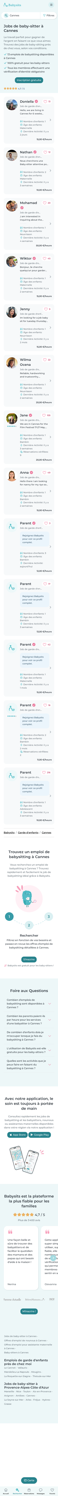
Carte (30, 1480)
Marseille (9, 1391)
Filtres (50, 15)
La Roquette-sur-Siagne (17, 1376)
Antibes (20, 1395)
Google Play (41, 1134)
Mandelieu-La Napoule (16, 1372)
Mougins (36, 1372)
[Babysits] (12, 4)
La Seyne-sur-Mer (14, 1399)
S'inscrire (29, 959)
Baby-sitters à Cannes (16, 1352)
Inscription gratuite (29, 80)
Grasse (7, 1404)
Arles (28, 1399)
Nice (18, 1391)
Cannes (30, 1395)
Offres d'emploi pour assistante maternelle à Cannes (28, 1346)
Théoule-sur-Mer (42, 1376)
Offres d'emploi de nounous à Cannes (25, 1340)
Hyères (46, 1399)
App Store (19, 1134)
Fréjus (36, 1399)
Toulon (27, 1391)
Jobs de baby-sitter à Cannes (20, 1336)
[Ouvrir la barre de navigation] (51, 5)
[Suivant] (53, 1258)
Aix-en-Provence (42, 1391)
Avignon (9, 1395)
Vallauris (22, 1367)
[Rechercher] (6, 15)
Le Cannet (10, 1367)
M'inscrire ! (29, 1311)
